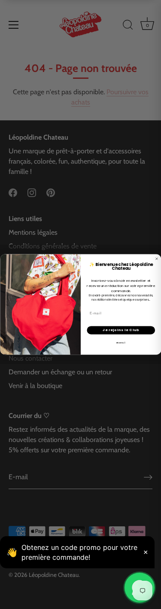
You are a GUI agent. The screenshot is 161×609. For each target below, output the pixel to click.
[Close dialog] (156, 259)
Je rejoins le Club (120, 330)
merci (120, 342)
